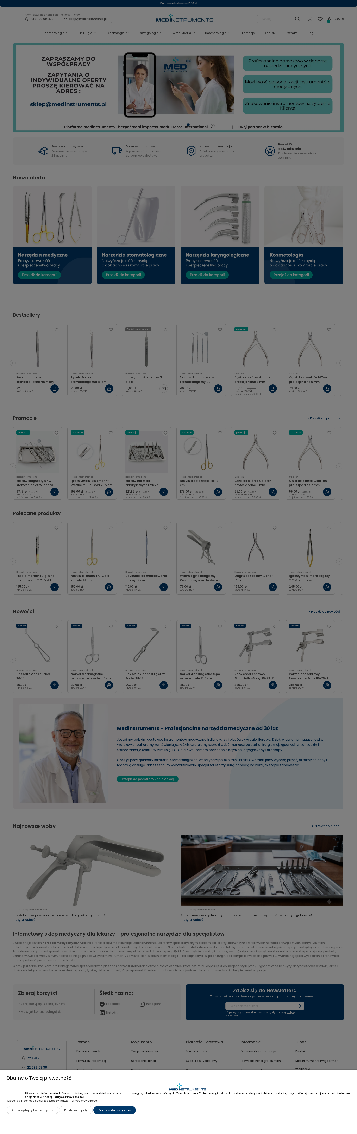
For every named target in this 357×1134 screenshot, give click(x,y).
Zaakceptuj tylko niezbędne (32, 1110)
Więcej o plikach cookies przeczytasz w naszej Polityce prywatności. (52, 1101)
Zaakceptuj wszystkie (115, 1110)
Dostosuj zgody (76, 1110)
